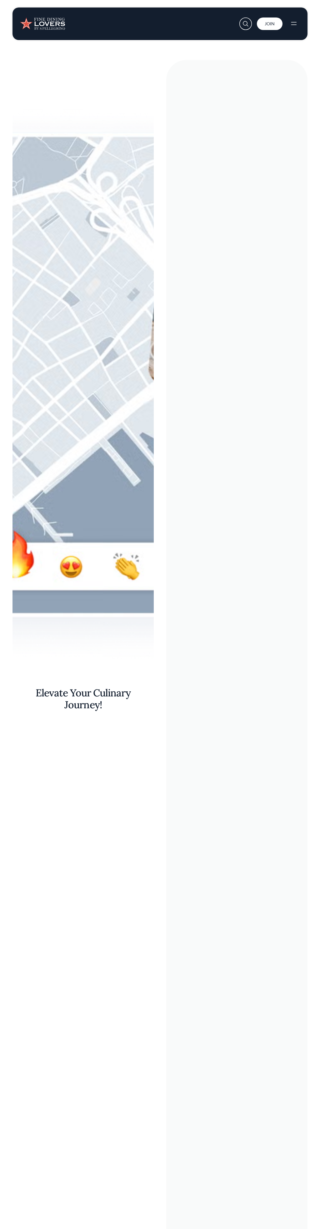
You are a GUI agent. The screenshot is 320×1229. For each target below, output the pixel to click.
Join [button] (270, 23)
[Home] (42, 21)
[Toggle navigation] (294, 24)
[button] (245, 24)
